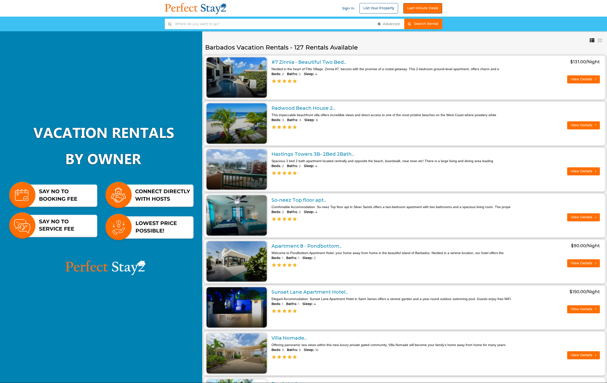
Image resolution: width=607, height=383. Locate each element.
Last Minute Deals (422, 8)
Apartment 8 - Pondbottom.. (306, 246)
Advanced (391, 24)
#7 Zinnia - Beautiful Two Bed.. (308, 62)
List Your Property (378, 8)
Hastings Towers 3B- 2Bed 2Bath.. (312, 154)
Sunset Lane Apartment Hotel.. (309, 292)
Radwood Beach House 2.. (303, 108)
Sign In (348, 8)
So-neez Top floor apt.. (298, 200)
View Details (582, 79)
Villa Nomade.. (289, 338)
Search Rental (428, 24)
